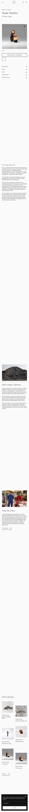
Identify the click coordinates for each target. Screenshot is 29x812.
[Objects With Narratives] (14, 2)
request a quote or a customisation (14, 54)
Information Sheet (5, 74)
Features (3, 69)
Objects (3, 9)
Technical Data (4, 66)
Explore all (4, 773)
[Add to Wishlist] (4, 59)
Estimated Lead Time (6, 77)
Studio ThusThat (10, 13)
